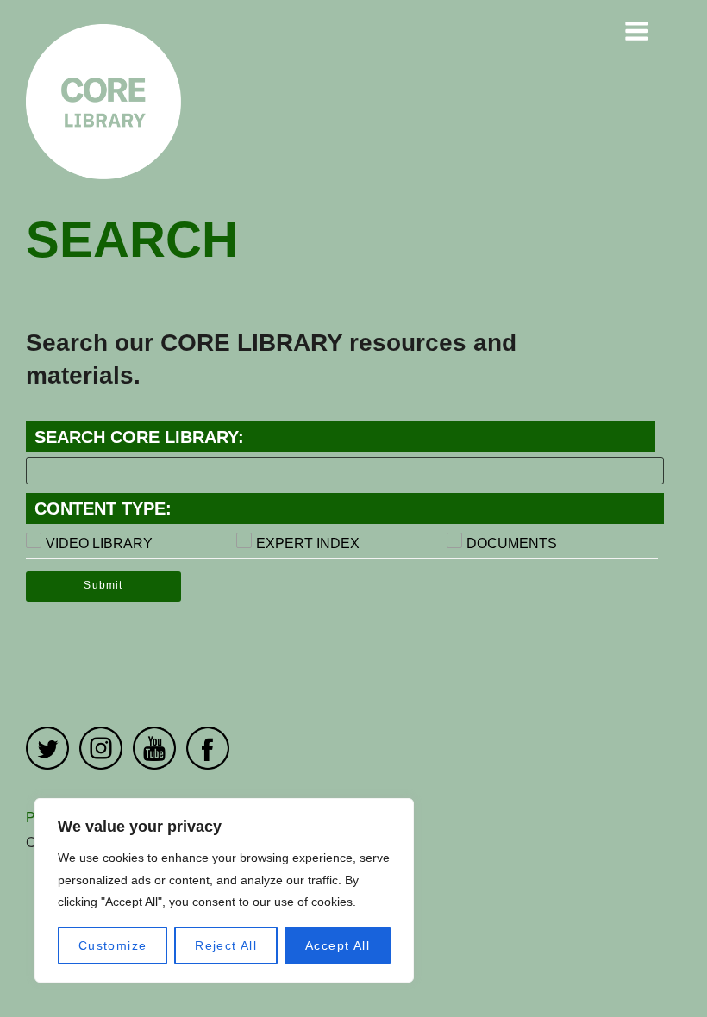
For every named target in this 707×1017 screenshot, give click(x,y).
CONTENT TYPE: (103, 508)
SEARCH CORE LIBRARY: (139, 436)
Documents (511, 543)
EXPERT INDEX (308, 543)
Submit (103, 585)
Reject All (226, 945)
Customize (112, 945)
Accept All (337, 945)
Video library (99, 543)
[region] (224, 890)
